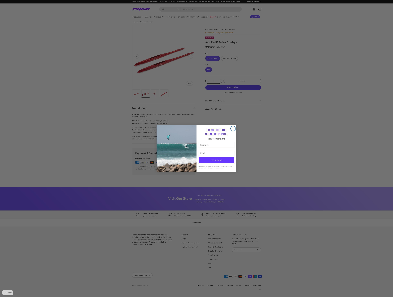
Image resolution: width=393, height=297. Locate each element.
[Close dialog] (233, 128)
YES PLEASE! (216, 160)
